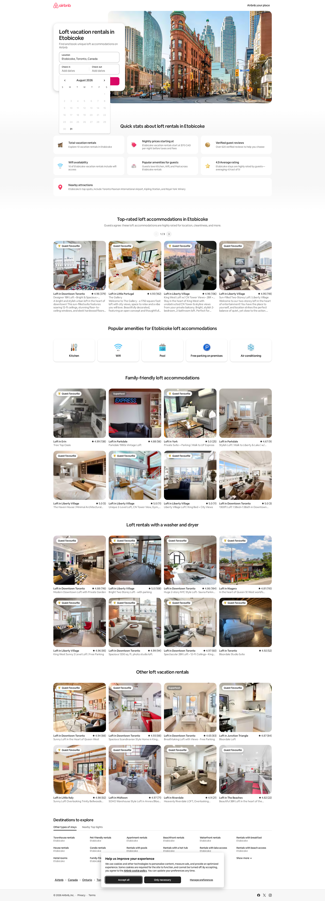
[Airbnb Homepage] (62, 5)
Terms (92, 895)
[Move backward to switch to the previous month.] (65, 80)
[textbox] (74, 71)
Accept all (123, 879)
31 (71, 128)
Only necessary (162, 879)
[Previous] (156, 234)
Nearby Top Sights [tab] (92, 827)
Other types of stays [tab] (65, 827)
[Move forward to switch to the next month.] (104, 80)
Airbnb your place (258, 5)
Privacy (81, 895)
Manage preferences (201, 879)
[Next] (169, 234)
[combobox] (89, 59)
